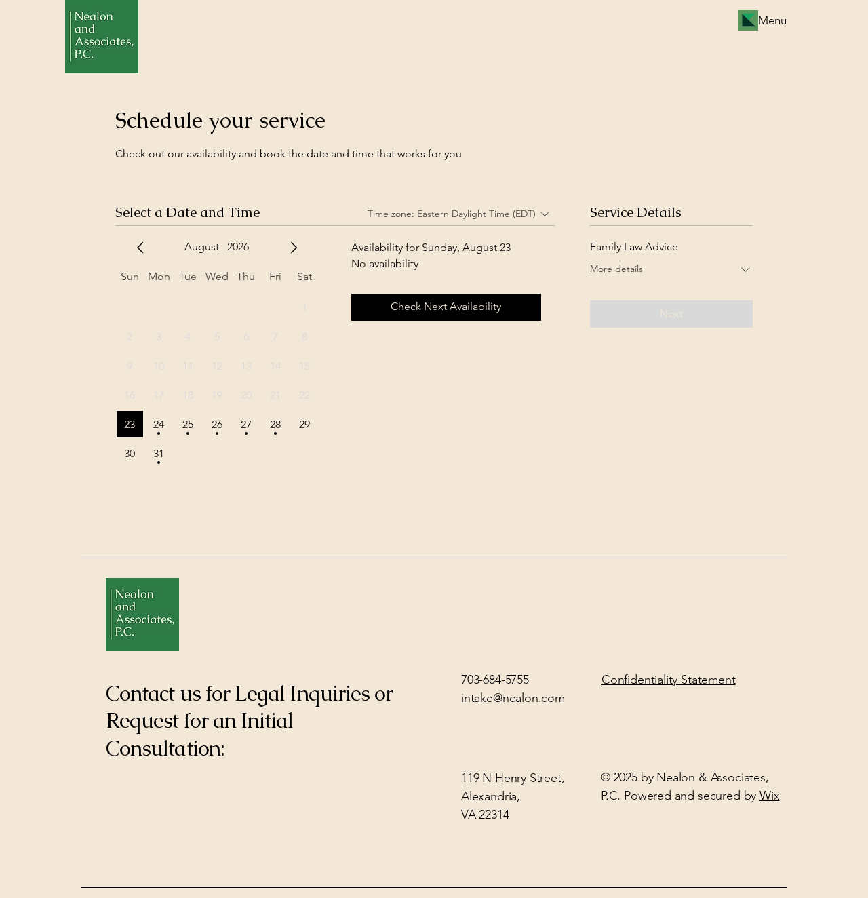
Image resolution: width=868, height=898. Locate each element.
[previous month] (140, 247)
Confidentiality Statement (668, 679)
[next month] (293, 247)
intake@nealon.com (513, 697)
